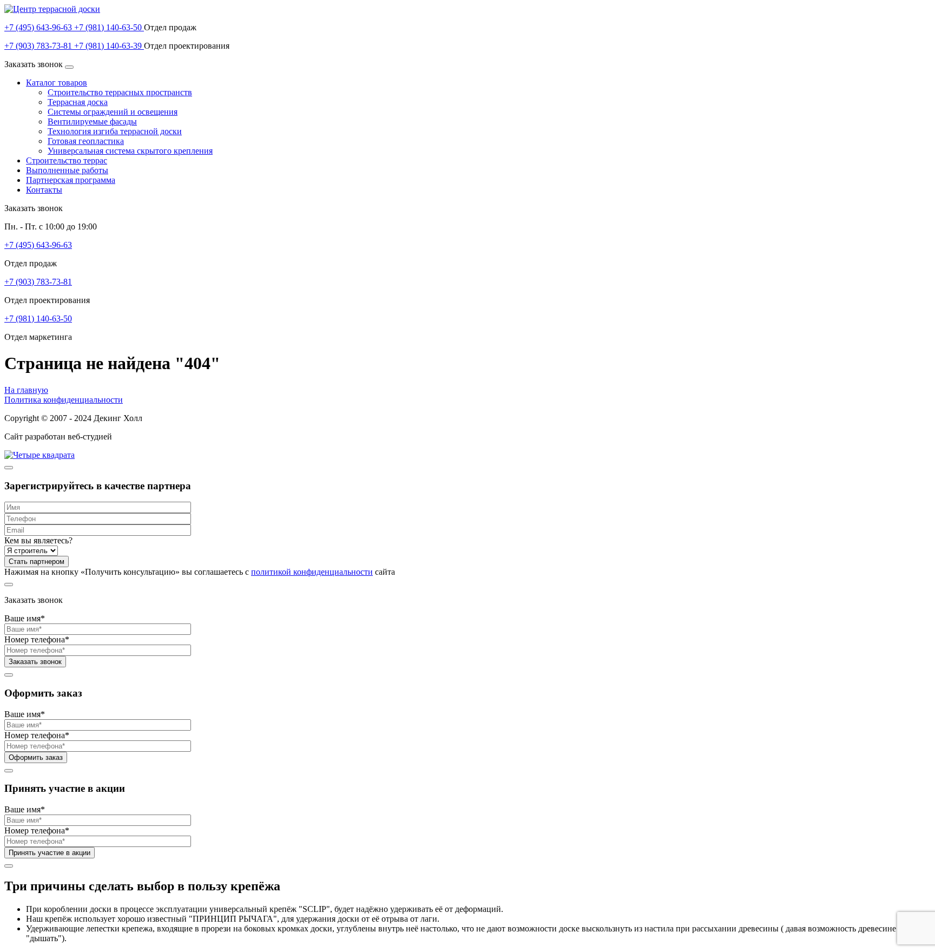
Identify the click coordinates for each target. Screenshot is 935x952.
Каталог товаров (56, 82)
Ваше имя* (24, 618)
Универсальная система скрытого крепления (130, 150)
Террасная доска (78, 102)
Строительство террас (66, 160)
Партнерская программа (70, 180)
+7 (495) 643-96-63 (39, 27)
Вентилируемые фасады (92, 121)
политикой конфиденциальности (312, 571)
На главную (26, 390)
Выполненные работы (67, 170)
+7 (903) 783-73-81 (39, 45)
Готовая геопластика (86, 141)
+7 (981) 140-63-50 (109, 27)
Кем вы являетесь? (38, 540)
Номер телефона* (36, 639)
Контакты (44, 189)
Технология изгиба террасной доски (115, 131)
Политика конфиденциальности (63, 399)
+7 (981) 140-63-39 (109, 45)
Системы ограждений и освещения (112, 111)
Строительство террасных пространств (120, 92)
